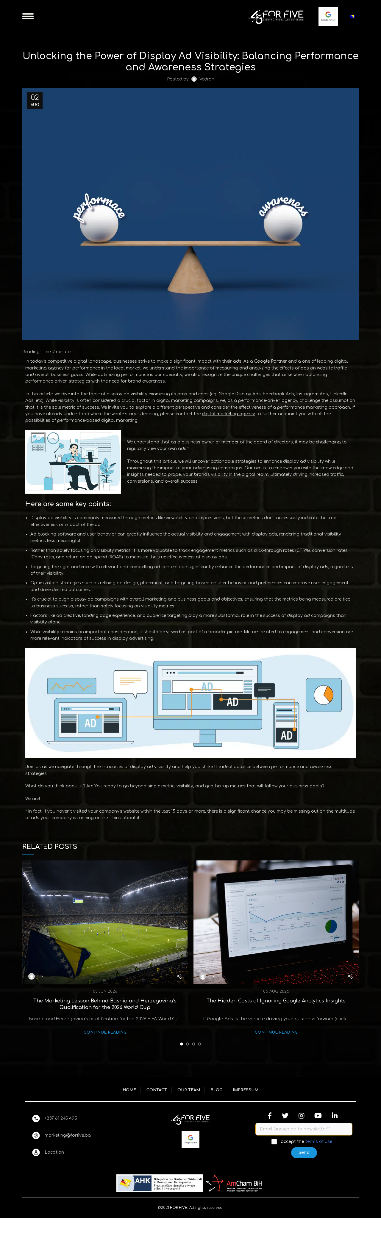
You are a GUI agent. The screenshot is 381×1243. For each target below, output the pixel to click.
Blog (216, 1090)
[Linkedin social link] (335, 1115)
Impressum (245, 1090)
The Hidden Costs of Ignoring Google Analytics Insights (276, 1001)
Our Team (188, 1090)
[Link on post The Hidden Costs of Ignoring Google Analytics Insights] (276, 922)
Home (129, 1090)
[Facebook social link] (270, 1115)
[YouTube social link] (318, 1115)
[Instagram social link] (301, 1115)
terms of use (318, 1141)
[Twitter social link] (285, 1115)
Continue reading (105, 1032)
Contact (156, 1090)
